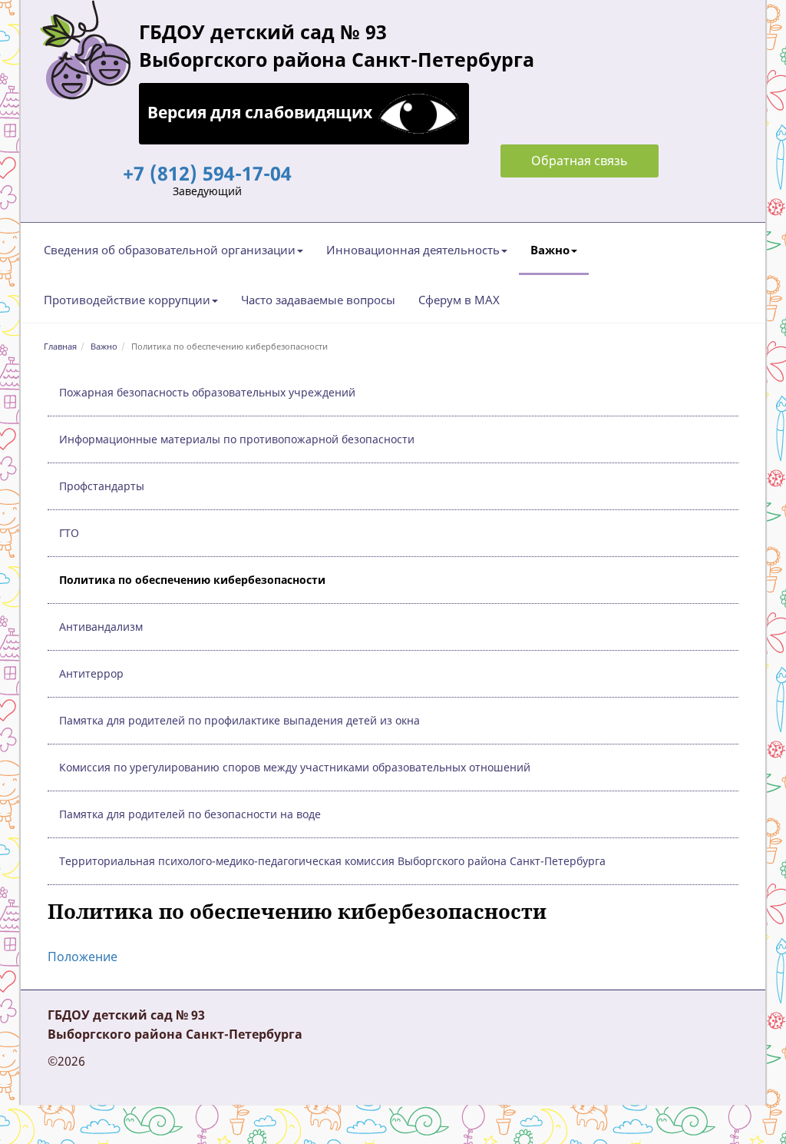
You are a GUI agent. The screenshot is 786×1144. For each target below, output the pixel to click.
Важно (550, 249)
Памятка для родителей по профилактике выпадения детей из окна (239, 720)
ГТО (69, 533)
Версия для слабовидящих (261, 112)
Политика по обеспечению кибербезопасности (192, 579)
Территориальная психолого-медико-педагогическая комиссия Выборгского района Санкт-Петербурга (332, 861)
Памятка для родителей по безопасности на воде (190, 814)
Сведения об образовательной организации (170, 249)
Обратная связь (579, 160)
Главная (60, 346)
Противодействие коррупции (127, 299)
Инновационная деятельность (413, 249)
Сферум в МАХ (459, 299)
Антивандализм (101, 626)
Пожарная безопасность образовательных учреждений (207, 392)
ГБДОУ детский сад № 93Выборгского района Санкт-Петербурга (336, 45)
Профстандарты (101, 486)
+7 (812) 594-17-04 (207, 173)
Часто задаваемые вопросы (318, 299)
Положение (82, 956)
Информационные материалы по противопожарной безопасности (236, 439)
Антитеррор (91, 673)
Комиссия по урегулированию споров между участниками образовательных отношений (294, 767)
